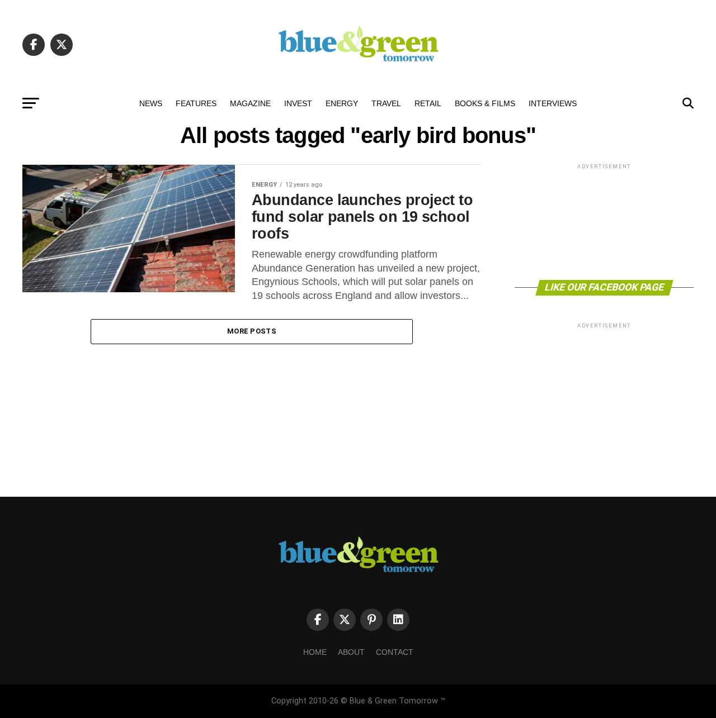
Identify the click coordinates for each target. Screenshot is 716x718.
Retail (427, 103)
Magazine (250, 103)
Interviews (553, 103)
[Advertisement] (604, 221)
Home (315, 652)
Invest (298, 103)
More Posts (251, 331)
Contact (394, 652)
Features (196, 103)
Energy (342, 103)
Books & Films (485, 103)
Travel (386, 103)
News (150, 103)
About (351, 652)
